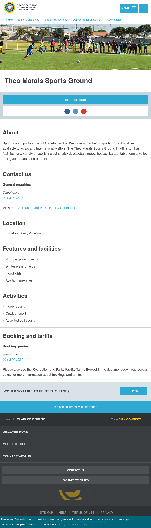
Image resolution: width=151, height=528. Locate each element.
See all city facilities (56, 19)
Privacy (106, 512)
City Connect (130, 419)
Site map (46, 512)
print (136, 391)
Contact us (75, 470)
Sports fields (114, 19)
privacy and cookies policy (72, 524)
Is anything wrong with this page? (75, 407)
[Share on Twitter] (75, 111)
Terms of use (83, 512)
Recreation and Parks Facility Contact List (47, 207)
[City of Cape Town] (21, 7)
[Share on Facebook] (67, 111)
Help (63, 512)
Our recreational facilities (87, 19)
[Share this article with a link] (84, 111)
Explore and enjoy (28, 19)
